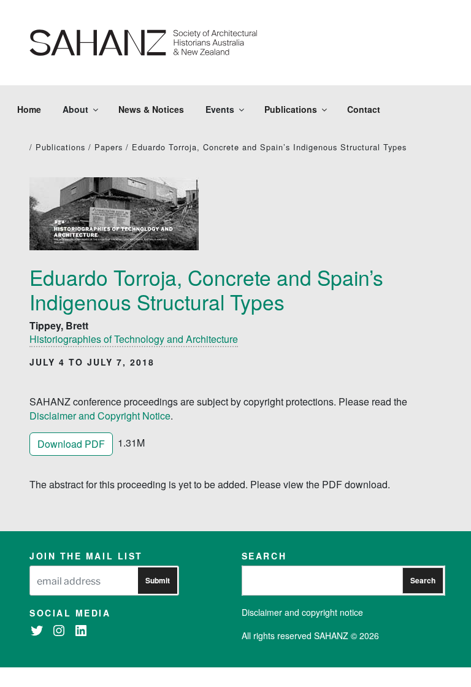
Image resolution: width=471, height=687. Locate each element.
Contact (363, 109)
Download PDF (71, 444)
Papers (108, 147)
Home (29, 109)
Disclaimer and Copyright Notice (99, 416)
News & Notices (151, 109)
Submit (157, 580)
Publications (290, 109)
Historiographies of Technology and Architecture (133, 339)
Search (422, 580)
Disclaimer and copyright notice (302, 612)
